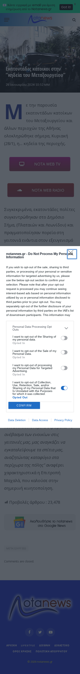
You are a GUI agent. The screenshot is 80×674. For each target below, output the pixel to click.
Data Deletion (17, 420)
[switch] (64, 338)
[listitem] (40, 328)
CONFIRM (24, 405)
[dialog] (40, 337)
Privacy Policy (63, 420)
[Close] (72, 254)
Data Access (40, 420)
